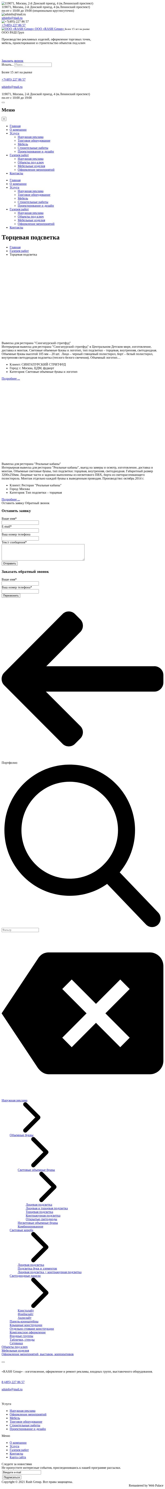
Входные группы (21, 1336)
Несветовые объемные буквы (38, 1222)
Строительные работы (33, 148)
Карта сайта (18, 1457)
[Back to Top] (3, 1362)
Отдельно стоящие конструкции (32, 1328)
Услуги (14, 133)
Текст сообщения (14, 542)
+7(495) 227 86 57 (14, 25)
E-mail (7, 526)
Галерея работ (19, 155)
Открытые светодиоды (41, 1219)
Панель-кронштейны (24, 1321)
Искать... (8, 64)
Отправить (9, 563)
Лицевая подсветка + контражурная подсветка (49, 1272)
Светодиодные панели (25, 1275)
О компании (18, 129)
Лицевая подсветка (39, 1204)
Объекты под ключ (31, 162)
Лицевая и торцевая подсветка (47, 1208)
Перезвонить (11, 595)
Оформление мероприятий (36, 169)
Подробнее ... (11, 378)
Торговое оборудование (34, 140)
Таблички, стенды (22, 1339)
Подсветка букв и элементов (37, 1268)
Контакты (16, 173)
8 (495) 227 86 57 (13, 1382)
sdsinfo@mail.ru (12, 18)
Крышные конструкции (26, 1325)
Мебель (23, 144)
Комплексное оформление (28, 1332)
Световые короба (21, 1230)
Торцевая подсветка (39, 1212)
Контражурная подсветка (43, 1215)
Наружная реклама (30, 137)
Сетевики (16, 1343)
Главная (15, 126)
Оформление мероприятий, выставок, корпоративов (38, 1354)
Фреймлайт (25, 1314)
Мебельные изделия (31, 166)
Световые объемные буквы (36, 1170)
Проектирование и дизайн (36, 151)
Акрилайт (24, 1317)
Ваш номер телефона (16, 534)
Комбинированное (30, 1226)
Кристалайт (26, 1310)
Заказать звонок (12, 60)
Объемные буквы (21, 1135)
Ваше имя (9, 518)
